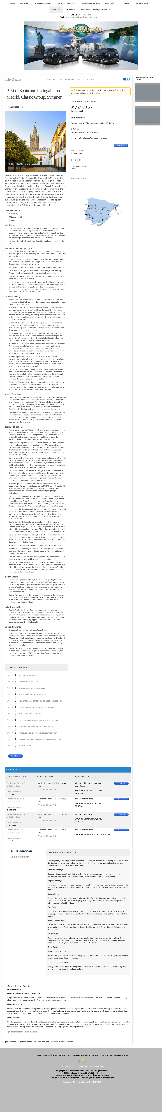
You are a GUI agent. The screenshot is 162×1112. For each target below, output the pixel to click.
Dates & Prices (67, 79)
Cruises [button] (126, 3)
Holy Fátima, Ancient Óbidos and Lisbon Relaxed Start (41, 701)
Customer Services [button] (143, 3)
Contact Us (24, 3)
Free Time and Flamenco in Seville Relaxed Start (39, 720)
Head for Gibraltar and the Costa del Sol (36, 727)
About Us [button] (55, 10)
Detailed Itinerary (15, 756)
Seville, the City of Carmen (30, 714)
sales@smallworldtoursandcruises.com (85, 17)
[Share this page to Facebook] (124, 79)
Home (12, 3)
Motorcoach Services (43, 3)
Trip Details (13, 79)
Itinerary (51, 79)
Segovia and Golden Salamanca (32, 688)
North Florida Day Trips (91, 3)
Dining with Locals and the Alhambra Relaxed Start (40, 739)
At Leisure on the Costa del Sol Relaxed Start (38, 733)
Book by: (79, 790)
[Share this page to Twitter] (128, 79)
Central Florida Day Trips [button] (66, 3)
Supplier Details (86, 79)
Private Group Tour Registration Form (95, 10)
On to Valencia (25, 746)
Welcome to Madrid (27, 675)
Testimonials (71, 10)
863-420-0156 (84, 15)
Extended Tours (111, 3)
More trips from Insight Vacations (24, 1032)
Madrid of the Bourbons (29, 682)
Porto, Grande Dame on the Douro (33, 694)
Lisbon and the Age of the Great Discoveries (37, 707)
